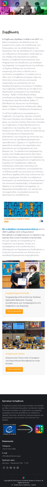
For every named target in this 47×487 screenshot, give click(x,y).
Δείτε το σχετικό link (14, 311)
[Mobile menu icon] (42, 3)
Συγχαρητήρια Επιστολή (17, 293)
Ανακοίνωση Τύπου (15, 353)
